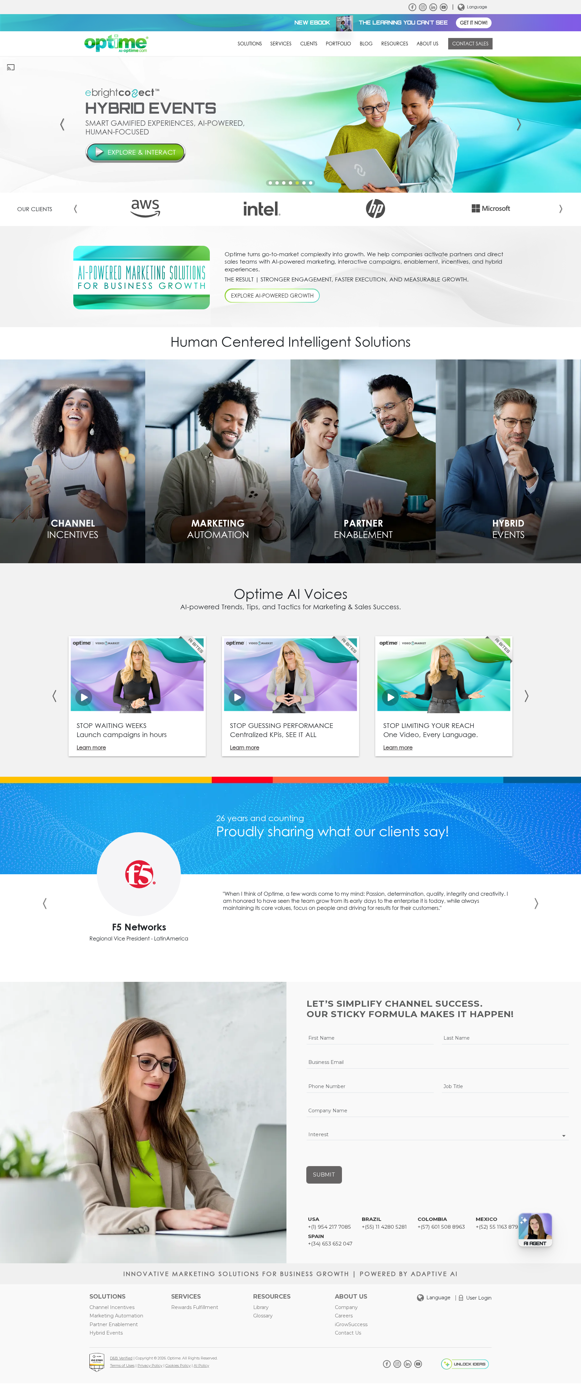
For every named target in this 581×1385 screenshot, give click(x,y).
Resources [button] (394, 43)
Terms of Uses (122, 1365)
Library (261, 1307)
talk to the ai (136, 166)
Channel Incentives (111, 1307)
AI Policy (201, 1365)
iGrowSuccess (351, 1324)
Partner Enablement (113, 1324)
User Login (479, 1298)
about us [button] (427, 43)
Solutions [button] (250, 43)
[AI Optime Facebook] (412, 7)
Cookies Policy (178, 1365)
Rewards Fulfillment (194, 1307)
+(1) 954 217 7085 (329, 1227)
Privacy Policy (150, 1365)
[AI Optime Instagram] (423, 7)
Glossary (263, 1316)
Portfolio (338, 43)
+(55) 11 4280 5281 (384, 1227)
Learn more (91, 747)
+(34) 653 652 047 (330, 1243)
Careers (344, 1316)
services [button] (281, 43)
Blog (366, 43)
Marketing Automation (116, 1316)
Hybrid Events (106, 1333)
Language (477, 7)
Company (346, 1307)
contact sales (470, 43)
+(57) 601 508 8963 (441, 1227)
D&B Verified (121, 1358)
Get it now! (474, 23)
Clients (308, 43)
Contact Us (348, 1333)
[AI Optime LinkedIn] (433, 7)
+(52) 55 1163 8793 (498, 1227)
